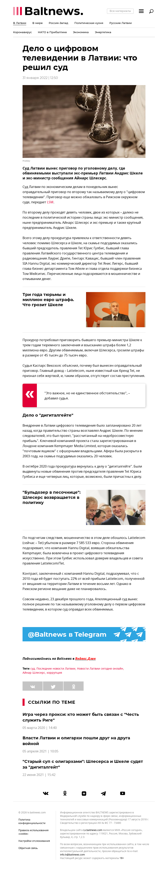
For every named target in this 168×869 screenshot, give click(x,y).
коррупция (54, 673)
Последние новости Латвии (55, 669)
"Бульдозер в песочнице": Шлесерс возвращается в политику (52, 497)
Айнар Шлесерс (34, 673)
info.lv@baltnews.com (72, 855)
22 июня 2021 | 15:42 (39, 774)
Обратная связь (28, 848)
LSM (50, 202)
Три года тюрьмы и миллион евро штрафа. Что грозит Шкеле (48, 299)
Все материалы (120, 10)
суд (32, 669)
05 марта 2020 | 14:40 (40, 727)
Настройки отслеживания (34, 841)
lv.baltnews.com (92, 830)
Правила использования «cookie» (33, 832)
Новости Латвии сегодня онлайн (100, 669)
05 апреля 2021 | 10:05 (40, 751)
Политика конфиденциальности (31, 821)
